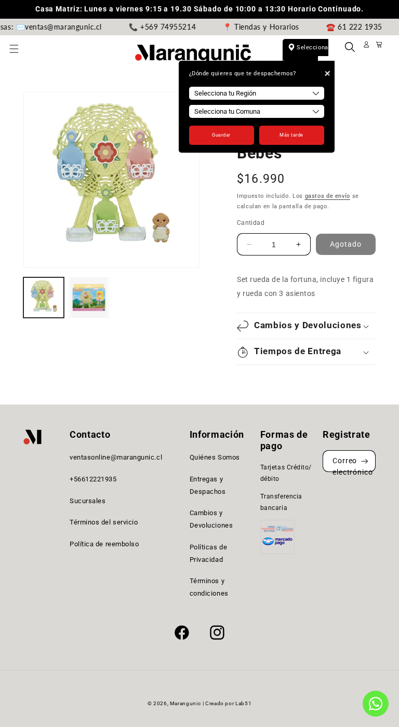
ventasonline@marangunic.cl (116, 457)
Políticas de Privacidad (208, 553)
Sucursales (87, 501)
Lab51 (243, 703)
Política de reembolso (104, 544)
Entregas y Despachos (208, 485)
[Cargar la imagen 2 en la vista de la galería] (89, 297)
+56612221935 (93, 479)
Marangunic (185, 703)
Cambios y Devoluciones (211, 519)
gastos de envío (327, 196)
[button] (19, 54)
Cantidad (250, 222)
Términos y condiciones (209, 587)
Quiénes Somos (215, 457)
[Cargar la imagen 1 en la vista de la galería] (43, 297)
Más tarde (291, 135)
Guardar (221, 135)
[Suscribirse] (364, 461)
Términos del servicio (104, 522)
